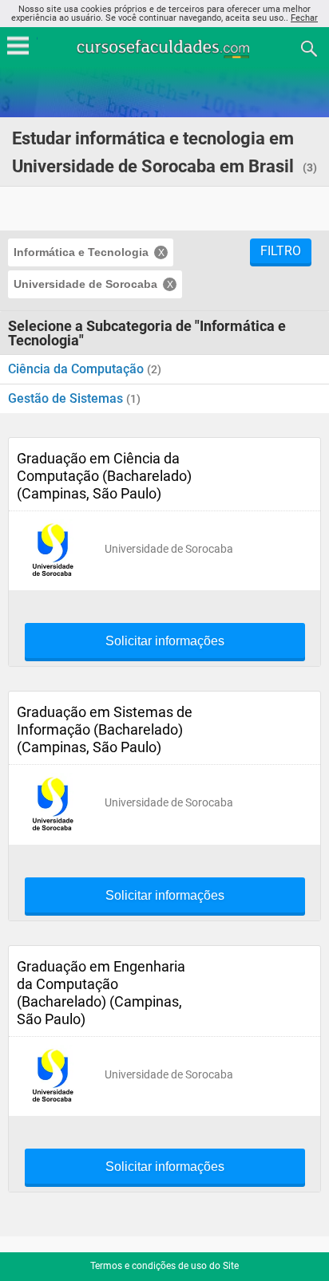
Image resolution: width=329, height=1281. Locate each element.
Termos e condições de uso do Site (164, 1265)
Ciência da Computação (77, 368)
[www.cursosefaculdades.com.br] (164, 47)
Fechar (304, 18)
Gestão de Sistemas (67, 398)
